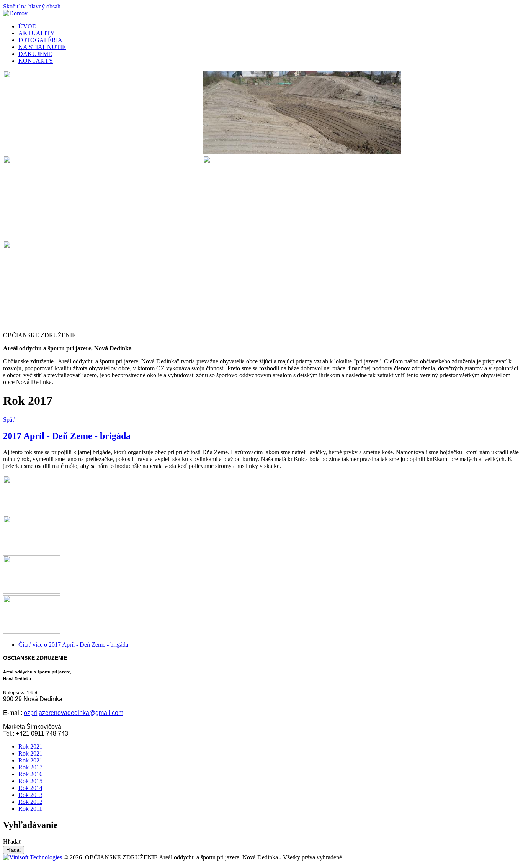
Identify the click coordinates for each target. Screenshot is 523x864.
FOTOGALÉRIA (40, 40)
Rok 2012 (30, 801)
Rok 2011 (30, 808)
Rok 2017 (30, 767)
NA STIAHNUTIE (42, 47)
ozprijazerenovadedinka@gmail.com (73, 713)
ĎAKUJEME (35, 54)
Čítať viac (73, 644)
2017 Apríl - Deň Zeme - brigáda (67, 436)
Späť (9, 419)
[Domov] (15, 13)
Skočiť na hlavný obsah (31, 6)
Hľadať (13, 841)
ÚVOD (27, 26)
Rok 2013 (30, 795)
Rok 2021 (30, 746)
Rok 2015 (30, 781)
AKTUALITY (36, 33)
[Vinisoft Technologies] (32, 857)
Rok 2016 (30, 774)
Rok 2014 (30, 788)
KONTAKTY (35, 60)
